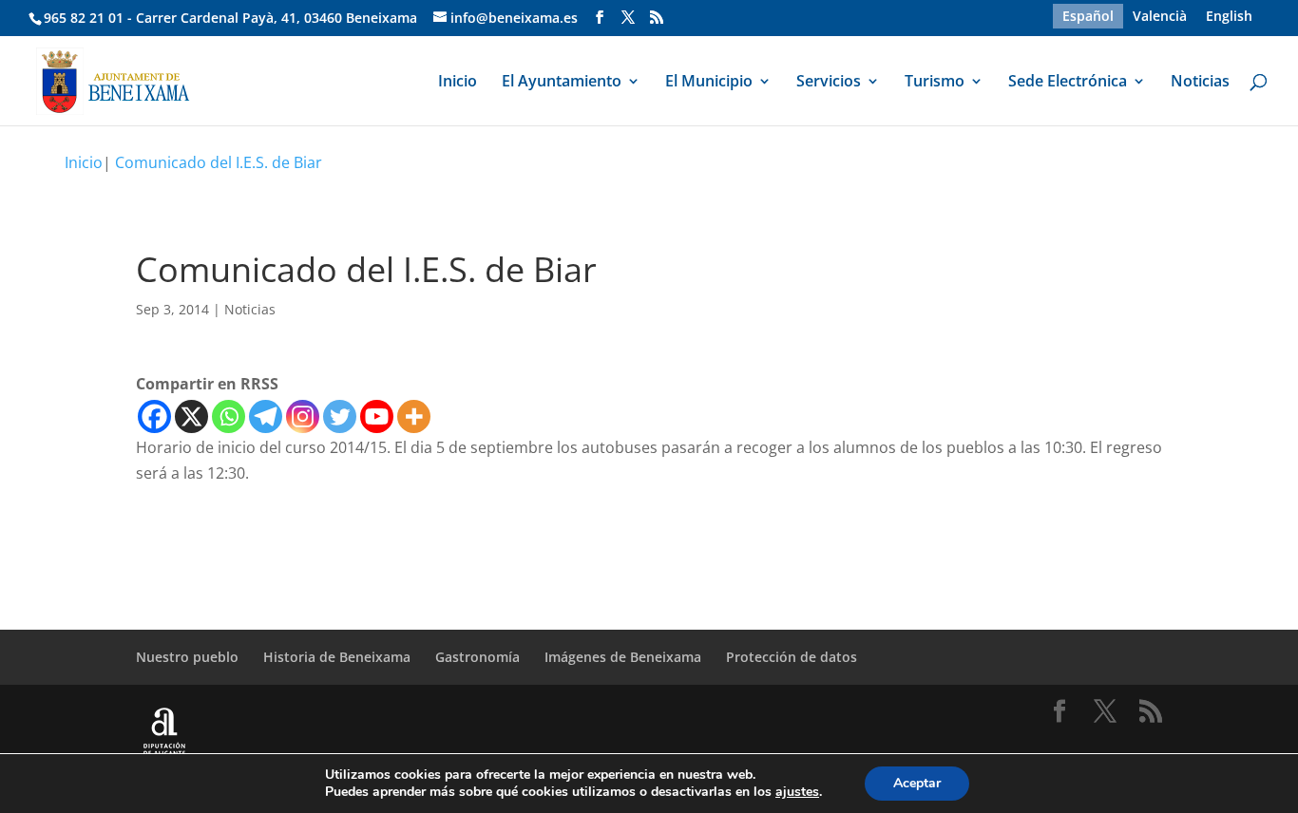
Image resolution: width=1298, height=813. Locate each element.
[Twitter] (339, 416)
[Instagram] (302, 416)
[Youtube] (376, 416)
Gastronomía (477, 657)
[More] (413, 416)
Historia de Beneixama (336, 657)
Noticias (1200, 82)
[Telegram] (265, 416)
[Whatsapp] (228, 416)
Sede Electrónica (1067, 82)
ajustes (797, 792)
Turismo (934, 82)
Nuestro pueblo (187, 657)
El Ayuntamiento (561, 82)
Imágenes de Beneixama (622, 657)
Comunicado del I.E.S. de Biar (218, 162)
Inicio (457, 82)
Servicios (828, 82)
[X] (191, 416)
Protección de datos (791, 657)
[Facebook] (154, 416)
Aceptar (917, 783)
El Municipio (709, 82)
